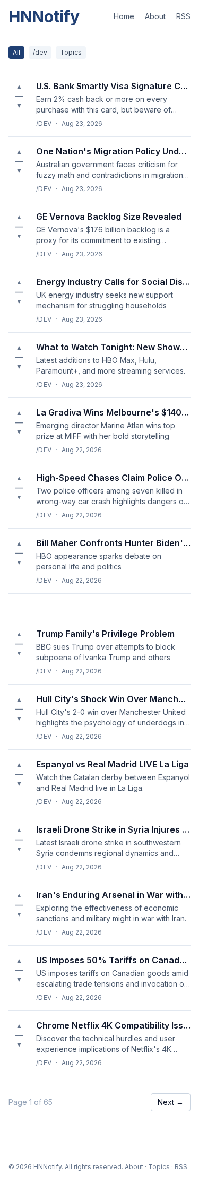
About (155, 16)
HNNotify (44, 16)
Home (124, 16)
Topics (71, 52)
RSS (183, 16)
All (16, 52)
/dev (40, 52)
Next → (171, 1102)
